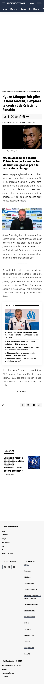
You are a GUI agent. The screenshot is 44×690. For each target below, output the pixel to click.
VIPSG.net (27, 629)
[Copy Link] (20, 117)
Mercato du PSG (29, 611)
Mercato (11, 91)
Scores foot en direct (31, 604)
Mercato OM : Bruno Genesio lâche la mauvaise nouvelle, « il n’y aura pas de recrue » (21, 335)
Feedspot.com (29, 635)
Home (4, 91)
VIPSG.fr (27, 642)
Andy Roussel (14, 122)
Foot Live (27, 571)
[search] (27, 3)
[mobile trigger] (4, 3)
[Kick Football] (16, 3)
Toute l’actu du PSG (30, 589)
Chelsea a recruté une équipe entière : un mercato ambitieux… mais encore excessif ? (15, 464)
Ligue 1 (26, 565)
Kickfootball (10, 474)
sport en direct (29, 583)
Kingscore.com (29, 648)
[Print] (23, 117)
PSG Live (27, 623)
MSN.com (27, 577)
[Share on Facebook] (8, 117)
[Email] (16, 117)
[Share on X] (12, 117)
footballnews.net (29, 617)
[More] (27, 117)
